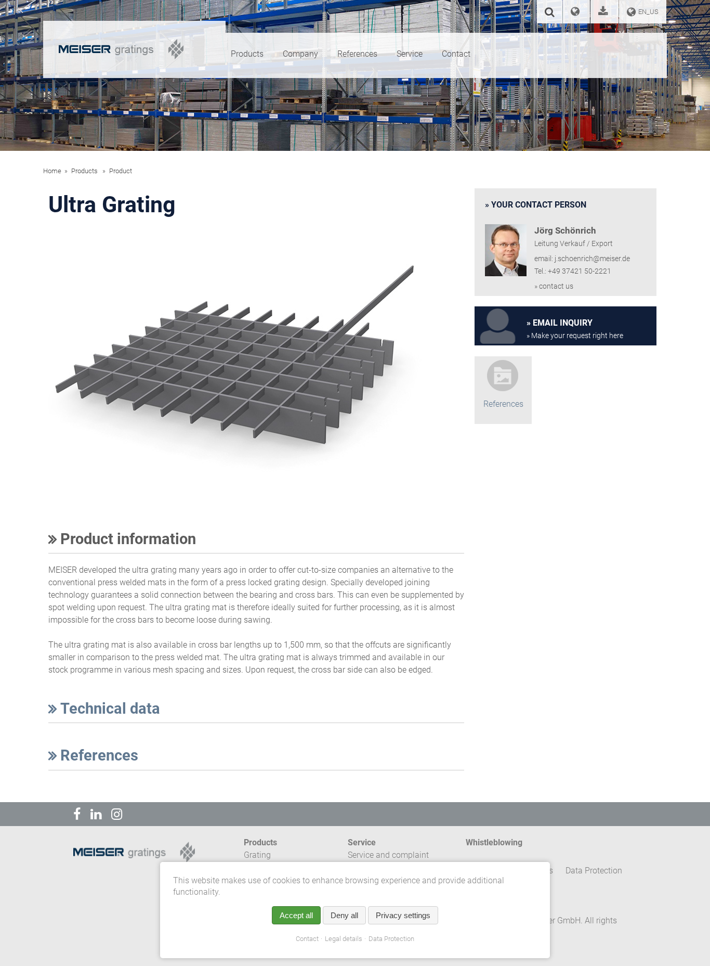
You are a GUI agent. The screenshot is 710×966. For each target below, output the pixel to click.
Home (52, 171)
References (97, 755)
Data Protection (391, 939)
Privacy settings (403, 915)
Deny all (344, 915)
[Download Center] (604, 13)
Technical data (108, 708)
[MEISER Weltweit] (576, 13)
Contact (307, 939)
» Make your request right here (575, 335)
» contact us (553, 286)
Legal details (343, 939)
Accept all (296, 915)
